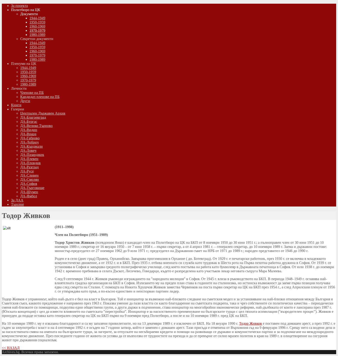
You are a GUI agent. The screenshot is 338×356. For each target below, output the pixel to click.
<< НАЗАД (11, 348)
